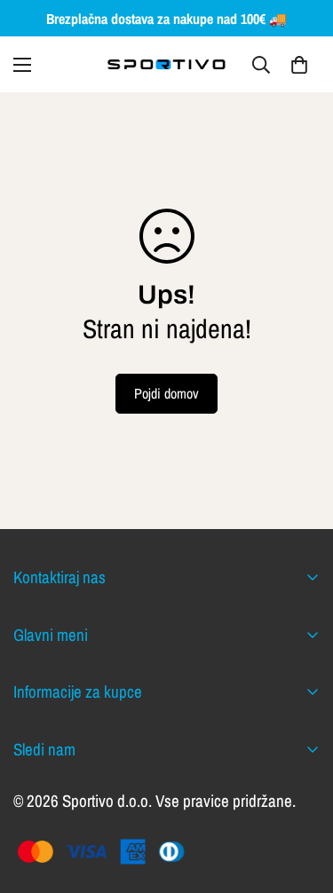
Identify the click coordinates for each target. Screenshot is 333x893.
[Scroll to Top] (301, 799)
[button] (299, 64)
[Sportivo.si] (166, 64)
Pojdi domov (166, 393)
